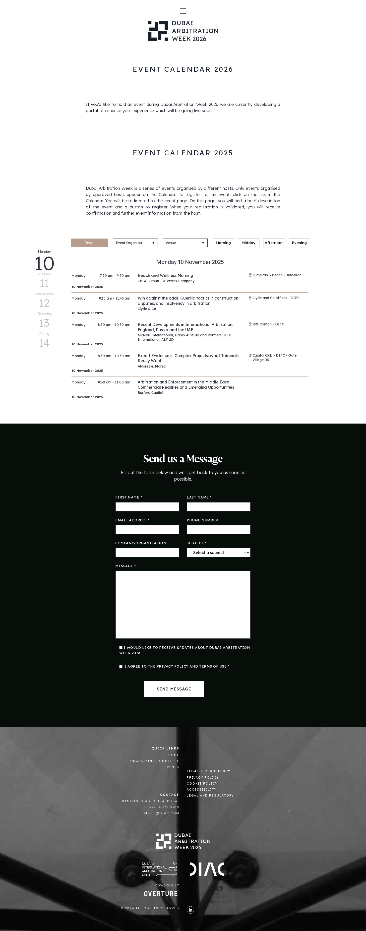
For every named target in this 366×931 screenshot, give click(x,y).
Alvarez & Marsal (152, 366)
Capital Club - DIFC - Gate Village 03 (274, 357)
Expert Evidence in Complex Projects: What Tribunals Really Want (188, 358)
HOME (173, 755)
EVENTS (172, 767)
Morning (223, 242)
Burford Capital (150, 392)
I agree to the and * (176, 666)
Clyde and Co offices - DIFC (276, 298)
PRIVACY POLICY (203, 777)
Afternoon (274, 242)
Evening (299, 242)
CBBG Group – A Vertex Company (166, 281)
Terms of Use (213, 666)
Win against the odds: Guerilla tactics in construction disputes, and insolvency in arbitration (188, 301)
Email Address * (132, 520)
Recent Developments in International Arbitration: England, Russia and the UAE (185, 327)
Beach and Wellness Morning (165, 275)
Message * (125, 566)
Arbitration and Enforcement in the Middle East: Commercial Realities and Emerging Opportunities (186, 384)
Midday (248, 242)
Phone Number (202, 520)
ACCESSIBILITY (202, 789)
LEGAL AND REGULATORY (210, 795)
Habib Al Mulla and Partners (198, 335)
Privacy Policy (172, 666)
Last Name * (199, 497)
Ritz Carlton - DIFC (268, 324)
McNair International (155, 335)
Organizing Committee (154, 761)
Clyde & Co (147, 309)
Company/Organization (140, 543)
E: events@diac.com (158, 813)
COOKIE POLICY (202, 783)
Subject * (196, 543)
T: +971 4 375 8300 (161, 807)
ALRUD (167, 339)
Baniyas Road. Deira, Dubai (150, 801)
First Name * (128, 497)
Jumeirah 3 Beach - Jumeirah (277, 275)
